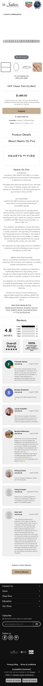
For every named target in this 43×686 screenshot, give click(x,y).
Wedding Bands (17, 310)
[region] (21, 41)
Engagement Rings (30, 310)
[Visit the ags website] (13, 652)
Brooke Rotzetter (21, 389)
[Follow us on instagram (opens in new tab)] (10, 637)
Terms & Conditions (28, 664)
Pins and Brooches (23, 312)
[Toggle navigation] (3, 4)
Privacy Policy (12, 664)
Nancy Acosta (20, 470)
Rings (8, 310)
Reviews (22, 320)
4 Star (18, 329)
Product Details (21, 134)
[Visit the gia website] (23, 652)
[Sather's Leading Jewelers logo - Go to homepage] (13, 4)
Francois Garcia (20, 361)
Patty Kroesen (20, 489)
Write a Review (21, 571)
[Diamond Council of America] (31, 652)
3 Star (19, 331)
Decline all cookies (13, 680)
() (37, 326)
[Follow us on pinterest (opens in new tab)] (16, 637)
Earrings (35, 307)
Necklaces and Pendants (14, 307)
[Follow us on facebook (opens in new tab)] (4, 637)
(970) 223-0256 (21, 78)
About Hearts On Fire (21, 141)
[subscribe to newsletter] (36, 624)
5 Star (19, 326)
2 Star (19, 334)
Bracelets (27, 307)
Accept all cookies (30, 680)
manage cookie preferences (23, 675)
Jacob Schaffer (20, 408)
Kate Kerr (18, 512)
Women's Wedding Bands (12, 14)
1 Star (19, 336)
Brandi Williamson (21, 431)
